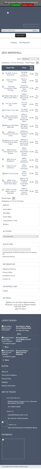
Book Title (10, 68)
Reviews (7, 298)
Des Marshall (24, 43)
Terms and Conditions (9, 375)
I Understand (15, 5)
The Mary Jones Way (24, 110)
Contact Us (6, 279)
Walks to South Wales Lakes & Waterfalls (24, 191)
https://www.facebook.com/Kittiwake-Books (22, 428)
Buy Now (36, 74)
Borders (7, 224)
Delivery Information (9, 386)
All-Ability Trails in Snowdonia (24, 74)
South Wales (9, 217)
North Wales (9, 209)
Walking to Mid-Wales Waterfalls (24, 126)
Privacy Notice (7, 272)
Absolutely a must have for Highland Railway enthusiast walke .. (20, 305)
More (19, 334)
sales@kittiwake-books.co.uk (18, 415)
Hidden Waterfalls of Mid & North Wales (24, 96)
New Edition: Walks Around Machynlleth (23, 327)
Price (24, 68)
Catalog (13, 43)
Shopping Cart (10, 286)
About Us (5, 371)
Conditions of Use (9, 275)
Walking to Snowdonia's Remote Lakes (24, 133)
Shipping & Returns (9, 269)
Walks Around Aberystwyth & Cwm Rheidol (24, 151)
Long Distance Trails (11, 220)
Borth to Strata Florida (24, 80)
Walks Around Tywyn (24, 173)
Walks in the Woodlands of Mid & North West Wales (24, 182)
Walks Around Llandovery (24, 166)
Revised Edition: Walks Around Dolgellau (22, 352)
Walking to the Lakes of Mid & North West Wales (24, 142)
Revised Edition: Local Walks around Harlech (23, 339)
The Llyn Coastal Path (24, 104)
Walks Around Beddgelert (24, 160)
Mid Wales (8, 213)
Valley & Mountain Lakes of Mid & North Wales (24, 117)
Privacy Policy (6, 379)
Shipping (5, 382)
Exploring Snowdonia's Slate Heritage (24, 88)
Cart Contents (12, 7)
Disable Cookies (27, 5)
